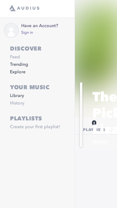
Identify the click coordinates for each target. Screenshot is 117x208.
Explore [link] (18, 72)
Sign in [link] (27, 33)
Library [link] (17, 96)
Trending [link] (19, 64)
